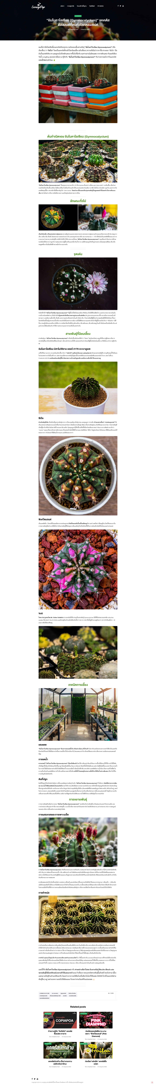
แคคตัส (65, 995)
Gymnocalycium (44, 993)
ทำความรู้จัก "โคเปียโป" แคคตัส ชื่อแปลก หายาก (60, 1032)
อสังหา (62, 6)
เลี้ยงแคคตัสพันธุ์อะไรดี (55, 995)
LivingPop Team (74, 29)
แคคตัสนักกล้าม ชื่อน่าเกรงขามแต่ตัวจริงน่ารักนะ (60, 1063)
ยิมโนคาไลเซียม (72, 993)
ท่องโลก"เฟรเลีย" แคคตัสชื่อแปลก (96, 1063)
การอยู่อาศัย (70, 6)
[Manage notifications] (152, 1082)
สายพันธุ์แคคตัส (78, 16)
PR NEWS (100, 6)
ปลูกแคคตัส (63, 993)
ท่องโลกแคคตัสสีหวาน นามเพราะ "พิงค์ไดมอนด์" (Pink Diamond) (96, 1034)
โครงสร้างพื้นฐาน (82, 6)
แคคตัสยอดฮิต (72, 995)
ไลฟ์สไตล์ (92, 6)
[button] (58, 217)
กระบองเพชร (55, 993)
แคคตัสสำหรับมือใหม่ (44, 998)
